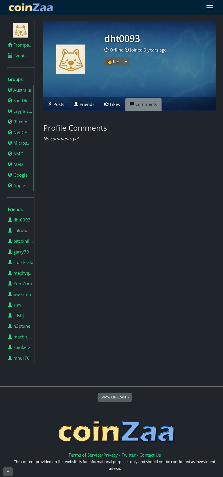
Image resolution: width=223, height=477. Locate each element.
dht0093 (21, 220)
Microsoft (22, 143)
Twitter (129, 455)
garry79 (20, 252)
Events (19, 55)
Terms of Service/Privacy (93, 455)
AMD (18, 154)
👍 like (113, 61)
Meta (18, 164)
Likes (114, 104)
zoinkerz (21, 347)
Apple (18, 185)
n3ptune (21, 326)
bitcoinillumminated (23, 241)
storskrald (22, 262)
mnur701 (22, 358)
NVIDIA (20, 132)
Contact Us (150, 455)
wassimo (21, 294)
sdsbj (18, 315)
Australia (21, 90)
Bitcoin (19, 122)
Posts (58, 104)
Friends (86, 104)
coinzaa (20, 230)
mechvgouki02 (23, 273)
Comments (145, 104)
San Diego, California (23, 100)
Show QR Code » (115, 397)
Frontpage (23, 45)
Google (20, 175)
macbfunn (23, 337)
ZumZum (22, 283)
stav (16, 305)
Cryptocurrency (23, 111)
